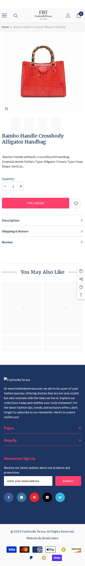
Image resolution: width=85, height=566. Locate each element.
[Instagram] (21, 497)
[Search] (15, 15)
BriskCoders (50, 538)
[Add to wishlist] (76, 203)
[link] (22, 343)
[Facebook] (8, 497)
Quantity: (8, 179)
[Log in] (68, 15)
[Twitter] (60, 497)
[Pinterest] (34, 497)
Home (5, 27)
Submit (68, 481)
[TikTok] (47, 497)
